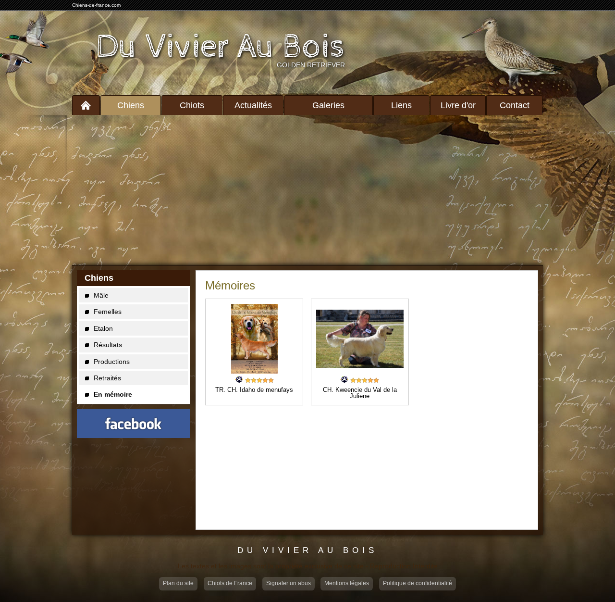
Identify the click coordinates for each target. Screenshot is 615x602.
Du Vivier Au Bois (220, 47)
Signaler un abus (288, 583)
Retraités (107, 378)
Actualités (253, 105)
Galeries (328, 105)
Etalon (103, 328)
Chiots (192, 105)
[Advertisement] (307, 190)
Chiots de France (230, 583)
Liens (401, 105)
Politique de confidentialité (417, 583)
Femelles (108, 311)
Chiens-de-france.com (96, 5)
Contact (514, 105)
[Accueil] (86, 105)
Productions (112, 361)
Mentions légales (346, 583)
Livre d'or (458, 105)
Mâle (101, 295)
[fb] (133, 423)
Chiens (130, 105)
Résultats (108, 345)
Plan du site (178, 583)
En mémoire (113, 394)
